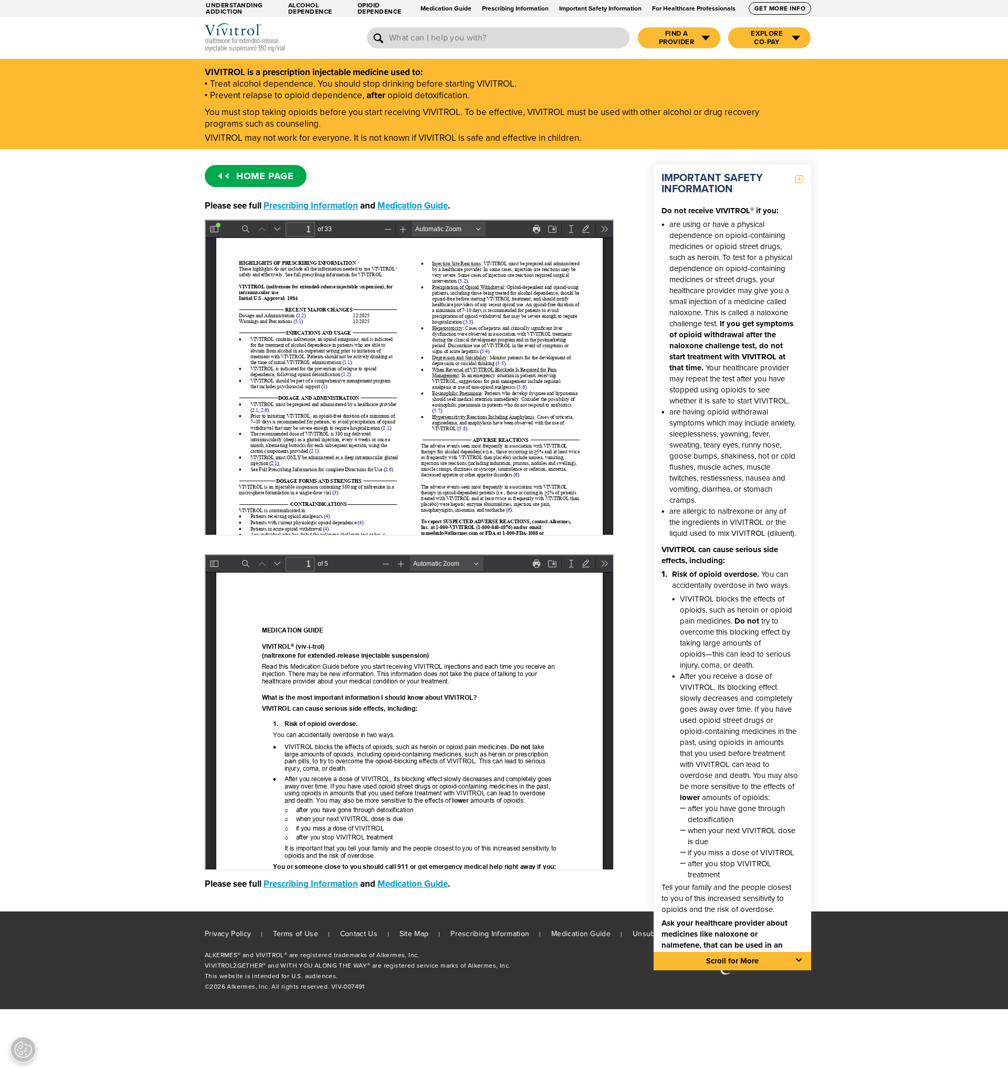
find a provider (676, 37)
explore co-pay (767, 37)
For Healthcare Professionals (694, 8)
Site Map (414, 933)
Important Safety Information (600, 8)
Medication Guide (446, 8)
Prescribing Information (515, 8)
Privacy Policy (228, 933)
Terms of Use (295, 933)
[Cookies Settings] (23, 1049)
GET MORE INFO (780, 8)
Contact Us (358, 933)
